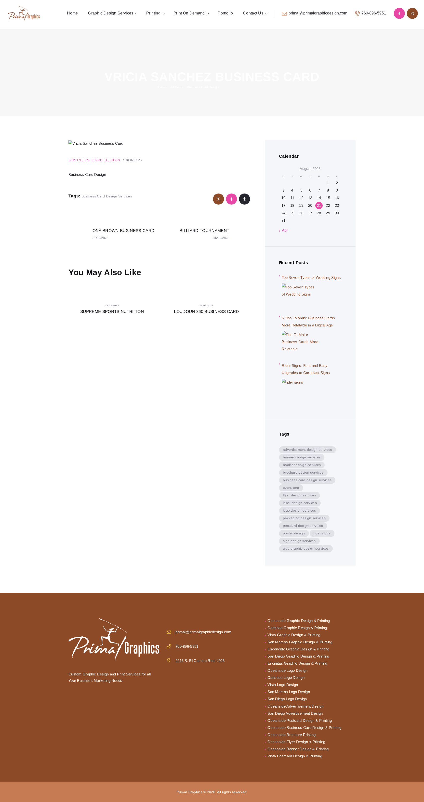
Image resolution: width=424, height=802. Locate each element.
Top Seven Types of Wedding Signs (311, 277)
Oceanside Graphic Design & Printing (298, 621)
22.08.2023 (112, 305)
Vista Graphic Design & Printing (293, 635)
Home (162, 87)
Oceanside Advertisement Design (295, 706)
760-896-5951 (187, 646)
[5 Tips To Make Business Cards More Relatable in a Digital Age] (300, 343)
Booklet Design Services (302, 465)
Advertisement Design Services (307, 450)
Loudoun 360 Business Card (206, 311)
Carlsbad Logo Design (286, 677)
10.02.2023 (133, 160)
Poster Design (294, 533)
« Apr (283, 230)
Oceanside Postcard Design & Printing (299, 720)
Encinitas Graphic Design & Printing (297, 663)
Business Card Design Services (106, 196)
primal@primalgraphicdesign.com (203, 632)
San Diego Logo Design (287, 699)
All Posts (176, 87)
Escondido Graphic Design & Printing (298, 649)
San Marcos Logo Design (288, 692)
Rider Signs (322, 533)
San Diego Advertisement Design (295, 713)
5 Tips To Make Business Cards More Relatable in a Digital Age (308, 321)
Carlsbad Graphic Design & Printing (297, 628)
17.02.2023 (206, 305)
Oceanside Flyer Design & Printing (296, 742)
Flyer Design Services (299, 495)
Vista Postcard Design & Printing (294, 756)
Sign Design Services (299, 541)
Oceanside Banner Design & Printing (298, 749)
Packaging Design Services (304, 518)
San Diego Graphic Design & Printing (298, 656)
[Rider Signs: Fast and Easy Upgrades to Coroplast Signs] (300, 391)
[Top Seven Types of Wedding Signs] (300, 296)
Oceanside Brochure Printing (291, 735)
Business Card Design (203, 87)
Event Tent (291, 488)
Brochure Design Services (303, 472)
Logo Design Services (299, 510)
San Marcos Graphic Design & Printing (299, 642)
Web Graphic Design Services (306, 548)
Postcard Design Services (303, 526)
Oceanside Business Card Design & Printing (304, 727)
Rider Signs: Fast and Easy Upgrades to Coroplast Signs (306, 369)
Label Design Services (300, 503)
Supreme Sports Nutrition (112, 311)
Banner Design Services (301, 457)
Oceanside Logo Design (287, 670)
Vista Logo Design (282, 685)
